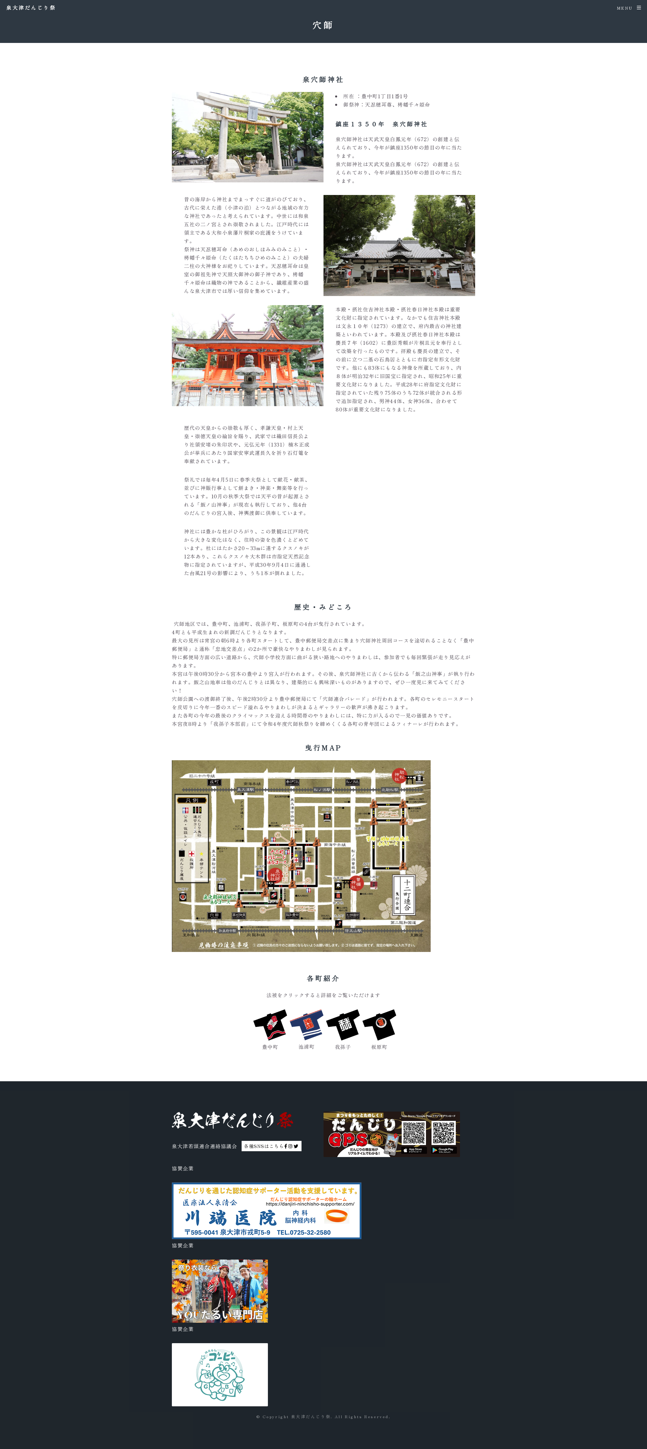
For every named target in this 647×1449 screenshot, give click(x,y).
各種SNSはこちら (264, 1146)
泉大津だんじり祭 (31, 7)
